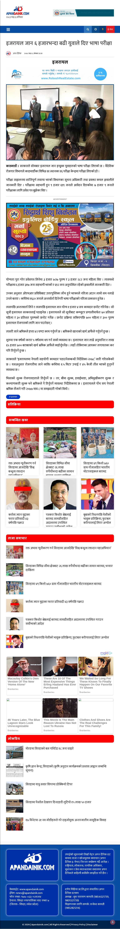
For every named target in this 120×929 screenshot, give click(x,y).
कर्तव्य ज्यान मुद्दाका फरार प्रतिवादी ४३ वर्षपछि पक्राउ (19, 518)
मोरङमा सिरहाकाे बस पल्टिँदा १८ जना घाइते (50, 748)
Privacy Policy (78, 925)
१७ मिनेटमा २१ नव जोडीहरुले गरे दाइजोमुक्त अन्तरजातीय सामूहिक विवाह (66, 820)
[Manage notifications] (112, 922)
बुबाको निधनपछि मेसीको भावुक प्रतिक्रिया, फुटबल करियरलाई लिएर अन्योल (97, 518)
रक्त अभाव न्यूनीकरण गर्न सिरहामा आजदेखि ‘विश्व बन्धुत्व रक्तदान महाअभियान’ (22, 469)
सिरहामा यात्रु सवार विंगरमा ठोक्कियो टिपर (49, 784)
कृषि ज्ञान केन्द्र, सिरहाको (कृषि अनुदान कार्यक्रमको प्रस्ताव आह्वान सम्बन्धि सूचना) (66, 768)
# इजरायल (13, 397)
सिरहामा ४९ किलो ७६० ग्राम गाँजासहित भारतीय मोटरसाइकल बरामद (96, 467)
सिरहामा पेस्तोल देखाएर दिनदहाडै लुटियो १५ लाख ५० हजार (58, 802)
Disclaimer (92, 925)
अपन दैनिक (17, 53)
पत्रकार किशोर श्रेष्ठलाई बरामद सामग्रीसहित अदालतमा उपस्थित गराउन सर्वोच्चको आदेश (59, 521)
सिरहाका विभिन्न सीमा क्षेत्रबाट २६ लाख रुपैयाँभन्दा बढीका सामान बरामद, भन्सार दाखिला (60, 469)
